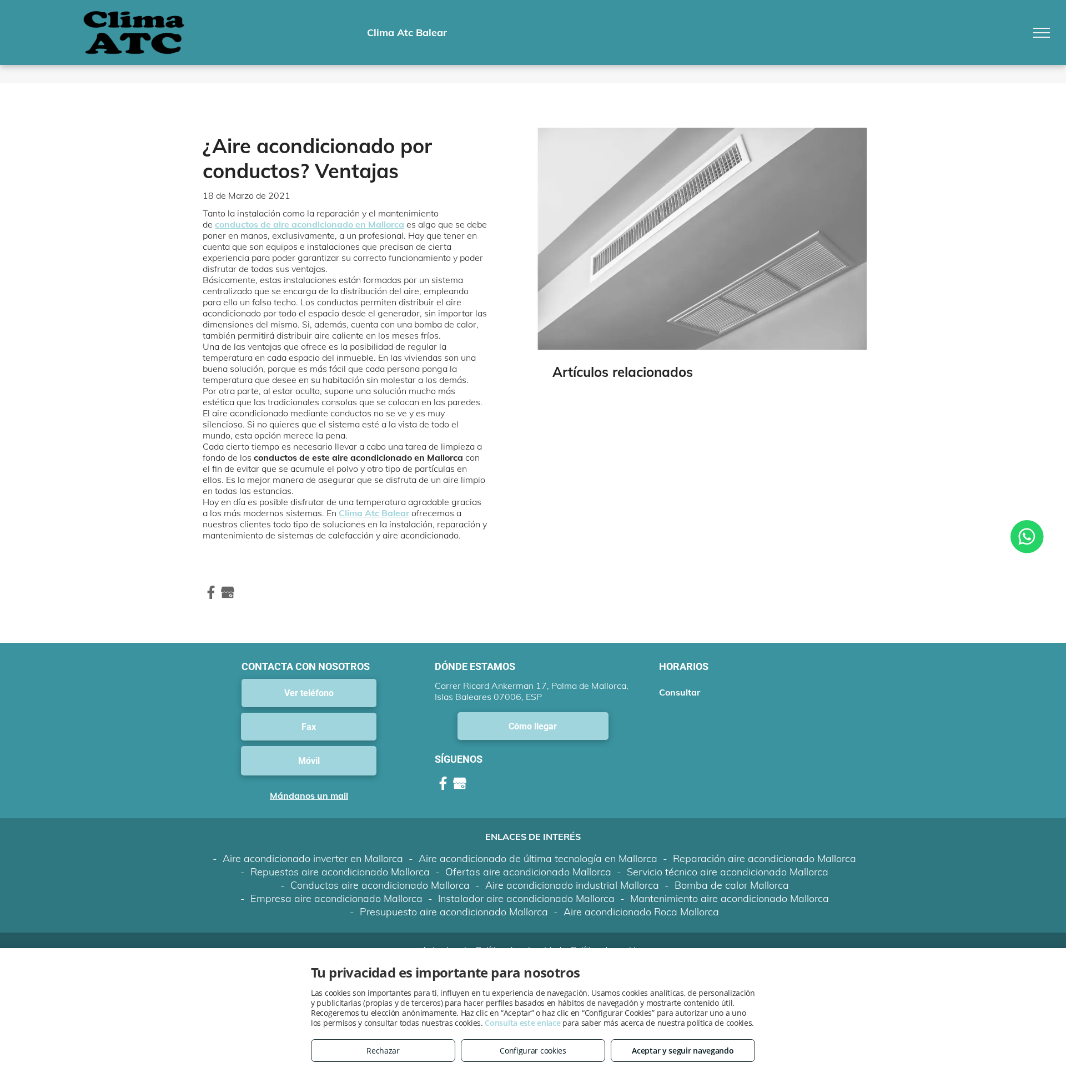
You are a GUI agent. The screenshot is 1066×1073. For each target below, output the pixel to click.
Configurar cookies (533, 1050)
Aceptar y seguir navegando (682, 1050)
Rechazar (383, 1050)
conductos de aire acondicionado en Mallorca (309, 224)
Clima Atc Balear (374, 512)
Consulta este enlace (522, 1022)
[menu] (1041, 32)
